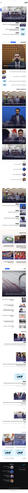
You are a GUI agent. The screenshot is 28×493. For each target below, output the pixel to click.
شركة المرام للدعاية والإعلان (13, 490)
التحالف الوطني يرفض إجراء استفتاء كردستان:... (8, 458)
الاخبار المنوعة (23, 292)
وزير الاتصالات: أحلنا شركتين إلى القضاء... (17, 169)
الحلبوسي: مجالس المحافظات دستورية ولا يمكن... (16, 179)
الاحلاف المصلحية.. (24, 458)
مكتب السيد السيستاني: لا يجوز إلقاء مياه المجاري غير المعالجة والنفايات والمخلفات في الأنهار (8, 310)
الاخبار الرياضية (24, 260)
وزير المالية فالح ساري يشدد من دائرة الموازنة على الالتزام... (19, 76)
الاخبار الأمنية (25, 244)
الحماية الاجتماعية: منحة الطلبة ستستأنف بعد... (21, 447)
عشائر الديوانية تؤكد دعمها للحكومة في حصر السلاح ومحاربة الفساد (10, 34)
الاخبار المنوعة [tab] (7, 268)
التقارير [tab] (3, 268)
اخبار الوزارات (13, 298)
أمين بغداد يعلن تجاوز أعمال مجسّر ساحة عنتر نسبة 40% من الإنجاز (15, 103)
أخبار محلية (21, 168)
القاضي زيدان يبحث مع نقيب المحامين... (9, 447)
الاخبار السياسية (24, 70)
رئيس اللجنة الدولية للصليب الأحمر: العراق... (17, 174)
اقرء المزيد (24, 349)
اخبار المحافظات (24, 75)
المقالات (25, 457)
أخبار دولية (21, 173)
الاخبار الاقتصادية (17, 210)
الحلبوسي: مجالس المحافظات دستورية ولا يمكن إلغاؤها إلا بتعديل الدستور (17, 71)
